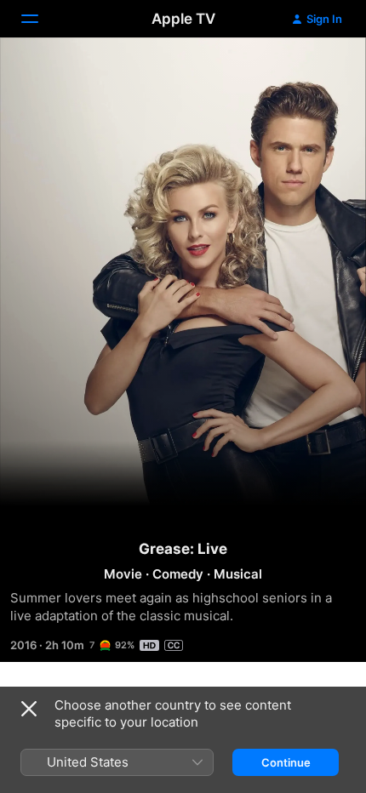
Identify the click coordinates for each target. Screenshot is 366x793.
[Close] (29, 708)
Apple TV (183, 18)
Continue (286, 762)
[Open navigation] (40, 18)
